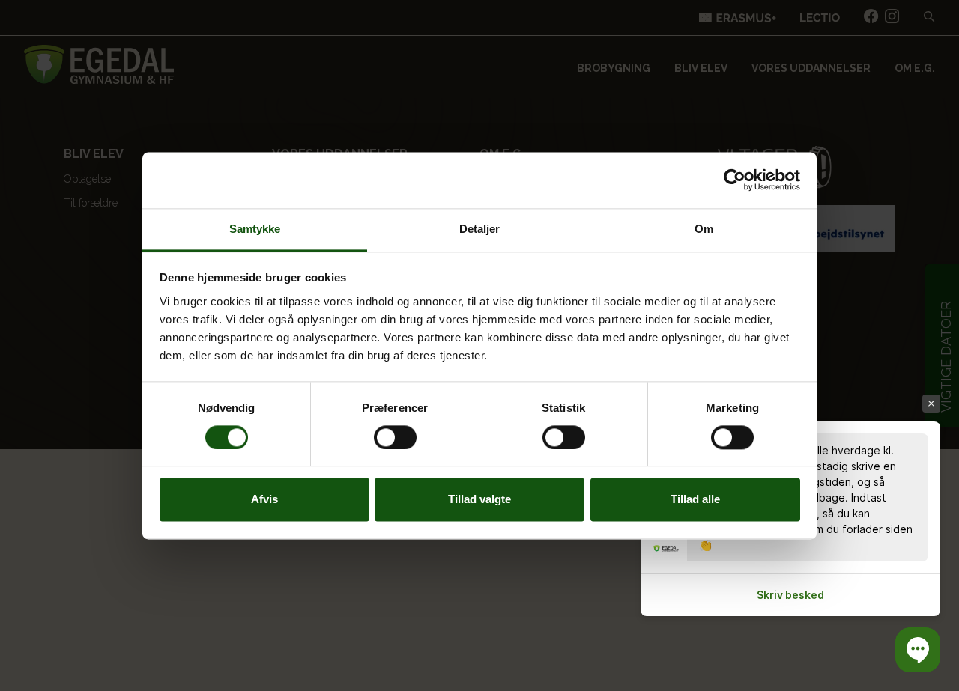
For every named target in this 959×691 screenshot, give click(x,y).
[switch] (395, 437)
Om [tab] (704, 228)
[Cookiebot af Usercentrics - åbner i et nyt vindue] (734, 179)
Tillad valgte (479, 499)
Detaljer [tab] (479, 228)
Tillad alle (695, 499)
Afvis (264, 499)
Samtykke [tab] (255, 228)
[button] (917, 649)
